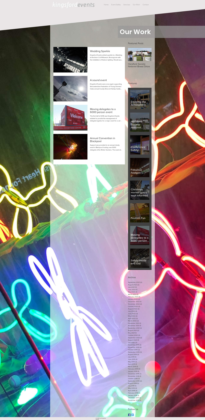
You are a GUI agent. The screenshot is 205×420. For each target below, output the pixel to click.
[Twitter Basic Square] (132, 415)
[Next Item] (148, 54)
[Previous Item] (131, 54)
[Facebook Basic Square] (129, 415)
